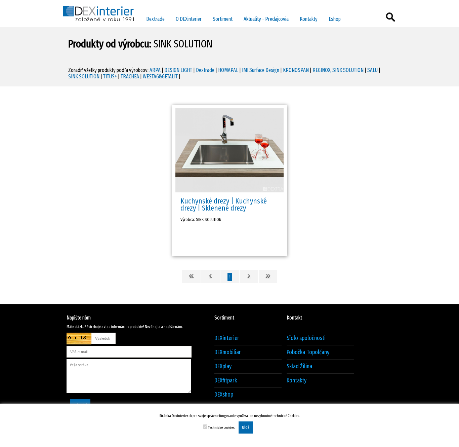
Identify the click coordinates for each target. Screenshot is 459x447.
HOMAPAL (228, 70)
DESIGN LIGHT (178, 70)
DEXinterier (226, 338)
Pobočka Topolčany (308, 352)
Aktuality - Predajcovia (266, 19)
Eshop (335, 19)
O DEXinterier (189, 19)
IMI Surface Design (260, 70)
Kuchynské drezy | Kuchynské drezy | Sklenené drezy (223, 204)
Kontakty (309, 19)
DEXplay (223, 366)
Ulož (245, 427)
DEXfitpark (225, 380)
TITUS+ (110, 76)
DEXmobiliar (227, 352)
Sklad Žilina (299, 366)
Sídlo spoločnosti (306, 338)
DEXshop (223, 394)
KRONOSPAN (296, 70)
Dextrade (155, 19)
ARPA (155, 70)
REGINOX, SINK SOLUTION (338, 70)
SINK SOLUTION (83, 76)
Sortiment (223, 19)
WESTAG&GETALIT (160, 76)
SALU (372, 70)
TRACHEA (130, 76)
